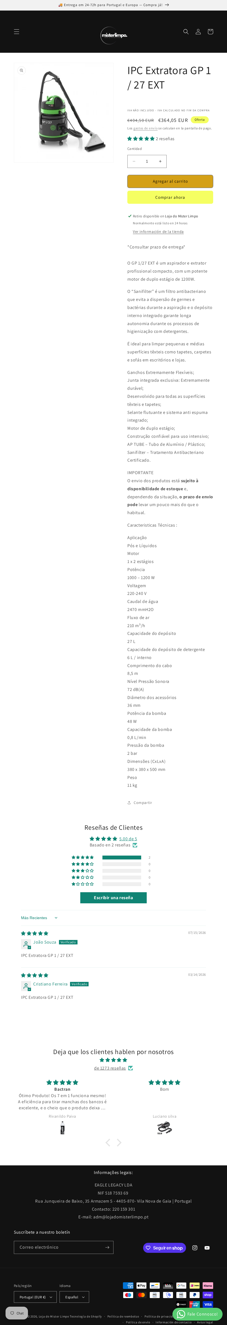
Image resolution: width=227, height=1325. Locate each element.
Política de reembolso (123, 1316)
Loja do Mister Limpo (54, 1316)
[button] (17, 32)
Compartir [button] (143, 802)
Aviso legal (205, 1322)
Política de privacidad (161, 1316)
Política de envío (138, 1322)
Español (71, 1297)
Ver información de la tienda (158, 231)
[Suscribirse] (107, 1247)
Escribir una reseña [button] (113, 898)
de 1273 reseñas (110, 1068)
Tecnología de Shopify (86, 1316)
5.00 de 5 (128, 839)
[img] (34, 933)
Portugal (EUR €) (33, 1297)
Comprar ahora (170, 197)
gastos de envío (145, 128)
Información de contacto (174, 1322)
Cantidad (134, 148)
